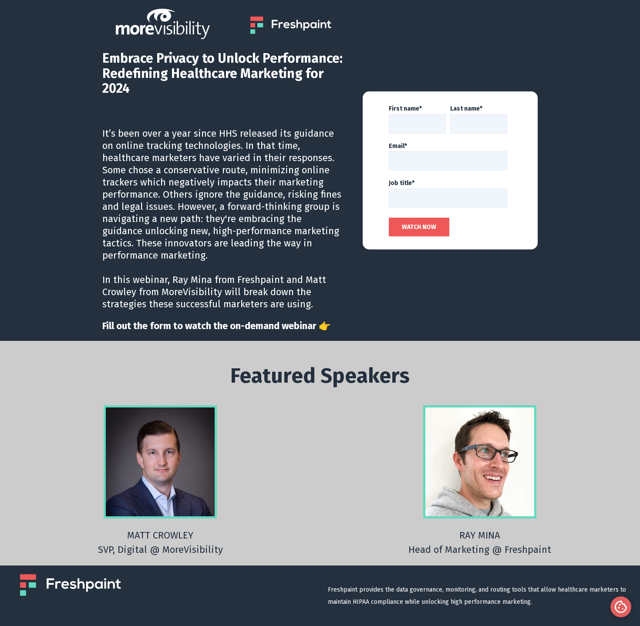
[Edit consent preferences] (620, 606)
